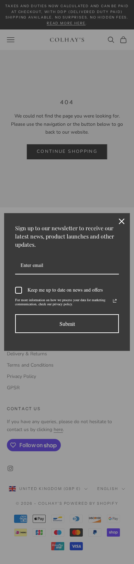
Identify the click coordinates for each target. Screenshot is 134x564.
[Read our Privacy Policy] (115, 301)
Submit (67, 323)
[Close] (121, 221)
